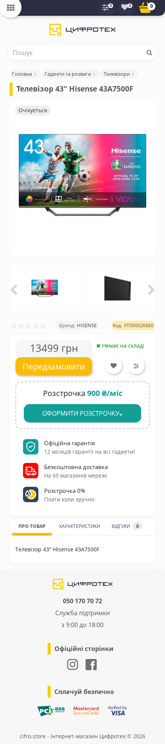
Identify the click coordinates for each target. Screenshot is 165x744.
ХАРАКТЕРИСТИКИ (79, 526)
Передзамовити (54, 366)
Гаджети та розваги (68, 73)
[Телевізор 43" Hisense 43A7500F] (82, 175)
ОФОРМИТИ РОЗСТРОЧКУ (80, 413)
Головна (22, 73)
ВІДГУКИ (125, 526)
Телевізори (117, 73)
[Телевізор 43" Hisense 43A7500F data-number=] (45, 288)
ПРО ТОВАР (32, 526)
